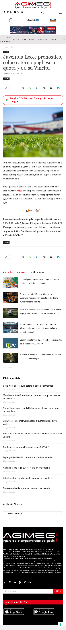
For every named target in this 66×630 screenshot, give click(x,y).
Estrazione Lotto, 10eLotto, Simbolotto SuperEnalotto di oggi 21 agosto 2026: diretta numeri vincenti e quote (39, 301)
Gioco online (7, 42)
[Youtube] (22, 12)
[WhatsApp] (30, 91)
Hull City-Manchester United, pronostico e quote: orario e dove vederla (32, 438)
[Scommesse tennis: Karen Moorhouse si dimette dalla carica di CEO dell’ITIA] (10, 346)
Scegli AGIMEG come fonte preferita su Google (31, 103)
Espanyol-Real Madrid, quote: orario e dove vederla (27, 460)
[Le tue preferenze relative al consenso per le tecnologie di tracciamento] (61, 625)
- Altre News (37, 275)
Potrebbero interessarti (15, 275)
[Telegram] (15, 12)
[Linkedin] (11, 12)
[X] (18, 12)
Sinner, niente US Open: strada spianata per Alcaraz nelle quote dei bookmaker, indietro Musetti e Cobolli (38, 331)
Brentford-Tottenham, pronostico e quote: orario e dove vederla (30, 425)
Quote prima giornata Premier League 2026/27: (26, 450)
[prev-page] (5, 372)
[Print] (51, 91)
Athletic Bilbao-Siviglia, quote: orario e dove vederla (27, 480)
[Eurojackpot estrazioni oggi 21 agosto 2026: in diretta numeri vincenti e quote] (10, 285)
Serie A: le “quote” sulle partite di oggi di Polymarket (28, 388)
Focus (13, 49)
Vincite (16, 42)
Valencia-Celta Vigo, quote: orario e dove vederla (26, 470)
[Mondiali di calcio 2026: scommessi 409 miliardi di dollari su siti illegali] (10, 360)
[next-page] (10, 372)
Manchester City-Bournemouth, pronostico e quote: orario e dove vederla (31, 399)
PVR (24, 42)
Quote (53, 42)
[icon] (18, 617)
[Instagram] (8, 12)
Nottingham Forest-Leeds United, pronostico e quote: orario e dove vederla (32, 412)
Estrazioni (42, 42)
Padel (32, 42)
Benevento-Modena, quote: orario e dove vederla (26, 491)
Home (5, 49)
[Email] (44, 91)
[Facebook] (4, 12)
